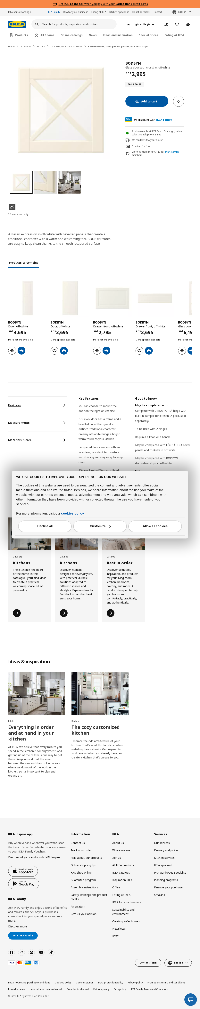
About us (118, 843)
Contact (158, 12)
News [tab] (93, 35)
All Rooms (26, 46)
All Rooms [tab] (47, 35)
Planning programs (166, 880)
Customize (98, 526)
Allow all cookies (155, 526)
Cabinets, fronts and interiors (66, 46)
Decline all (45, 526)
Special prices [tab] (148, 35)
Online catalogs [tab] (72, 35)
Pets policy (120, 989)
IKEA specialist (163, 865)
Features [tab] (14, 405)
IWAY (115, 936)
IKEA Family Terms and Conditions (150, 989)
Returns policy (101, 989)
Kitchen (41, 46)
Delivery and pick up (166, 850)
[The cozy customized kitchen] (100, 693)
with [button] (153, 120)
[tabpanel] (135, 449)
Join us (116, 858)
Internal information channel (46, 989)
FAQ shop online (81, 872)
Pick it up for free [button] (141, 146)
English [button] (182, 11)
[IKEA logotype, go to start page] (17, 24)
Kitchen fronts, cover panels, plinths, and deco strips (118, 46)
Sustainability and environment (123, 912)
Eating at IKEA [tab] (174, 35)
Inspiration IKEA (122, 880)
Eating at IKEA (98, 12)
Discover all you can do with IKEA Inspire (34, 857)
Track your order (81, 850)
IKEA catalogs (121, 872)
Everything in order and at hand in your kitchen (31, 733)
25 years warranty (18, 214)
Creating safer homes (126, 921)
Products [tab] (21, 35)
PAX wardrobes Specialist (170, 872)
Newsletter (119, 928)
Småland (159, 895)
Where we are (121, 850)
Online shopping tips (83, 865)
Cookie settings (85, 982)
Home (11, 46)
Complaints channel (78, 989)
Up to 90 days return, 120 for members (155, 153)
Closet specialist (141, 12)
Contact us (78, 843)
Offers (116, 887)
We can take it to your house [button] (147, 140)
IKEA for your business (75, 12)
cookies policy (72, 513)
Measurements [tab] (19, 422)
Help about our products (86, 858)
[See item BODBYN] (27, 298)
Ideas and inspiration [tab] (118, 35)
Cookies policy (63, 982)
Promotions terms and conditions (166, 982)
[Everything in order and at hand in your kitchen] (36, 693)
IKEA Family (54, 12)
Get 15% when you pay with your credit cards (103, 4)
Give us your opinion (83, 914)
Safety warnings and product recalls (89, 897)
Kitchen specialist (119, 12)
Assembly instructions (85, 887)
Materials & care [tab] (20, 440)
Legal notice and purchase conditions (29, 982)
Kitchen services (164, 858)
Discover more (17, 926)
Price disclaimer (17, 989)
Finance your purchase (168, 887)
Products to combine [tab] (23, 262)
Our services (162, 843)
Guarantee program (83, 880)
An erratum (78, 906)
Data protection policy (110, 982)
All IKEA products (123, 865)
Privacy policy (135, 982)
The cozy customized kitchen (95, 730)
